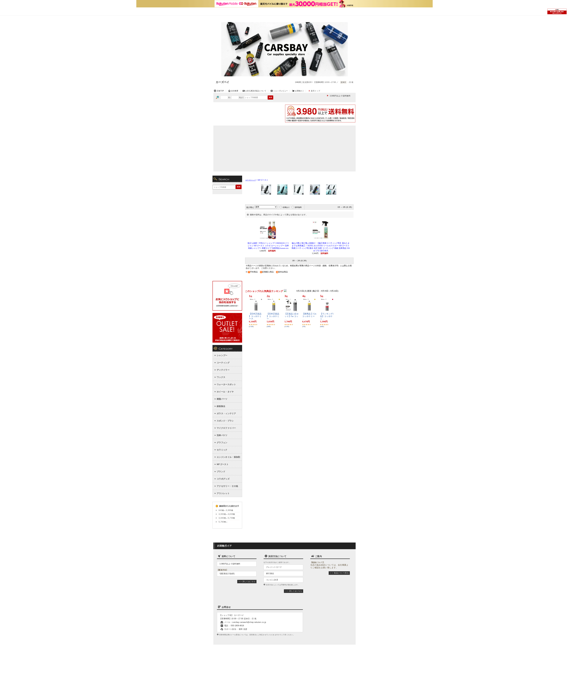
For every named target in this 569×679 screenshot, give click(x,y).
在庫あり (286, 207)
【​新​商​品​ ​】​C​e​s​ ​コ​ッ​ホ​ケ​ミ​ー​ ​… (309, 316)
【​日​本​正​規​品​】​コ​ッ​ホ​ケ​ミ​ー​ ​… (273, 316)
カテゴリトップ (250, 180)
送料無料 (298, 207)
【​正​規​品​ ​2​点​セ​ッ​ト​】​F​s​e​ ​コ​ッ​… (291, 316)
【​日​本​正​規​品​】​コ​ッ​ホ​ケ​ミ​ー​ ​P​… (255, 316)
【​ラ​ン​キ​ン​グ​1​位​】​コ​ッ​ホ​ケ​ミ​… (327, 316)
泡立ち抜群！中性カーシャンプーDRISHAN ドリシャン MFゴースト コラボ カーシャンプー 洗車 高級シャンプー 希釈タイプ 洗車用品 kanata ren (268, 245)
